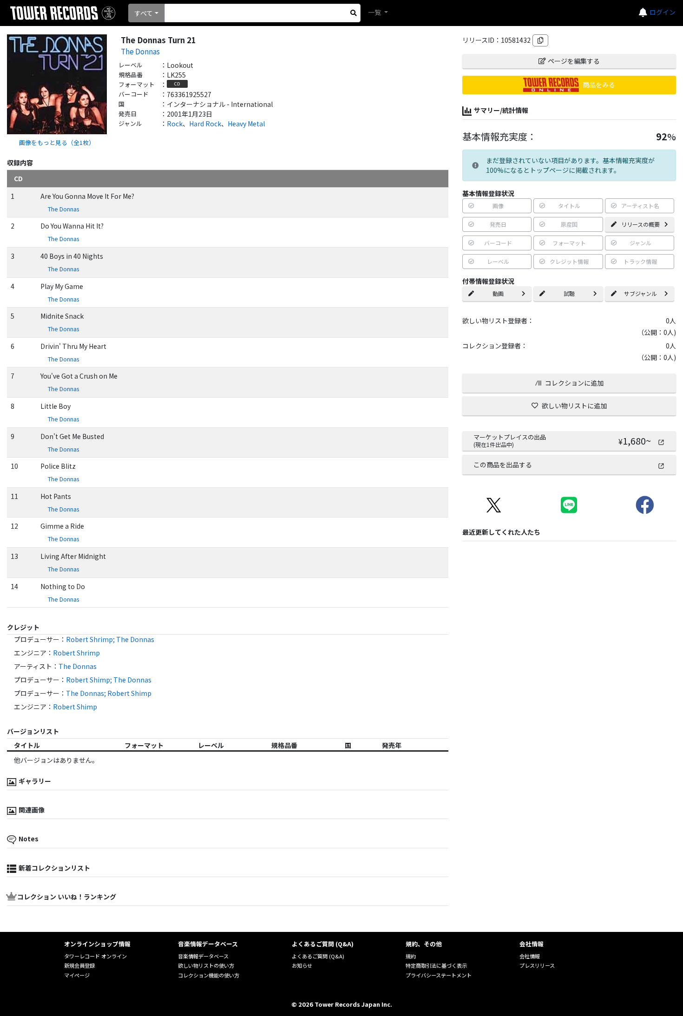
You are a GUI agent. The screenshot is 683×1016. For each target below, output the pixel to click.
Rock (175, 123)
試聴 (569, 293)
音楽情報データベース (203, 956)
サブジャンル (640, 293)
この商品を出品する (502, 464)
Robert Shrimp (76, 652)
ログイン (663, 12)
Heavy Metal (246, 123)
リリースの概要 (640, 224)
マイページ (77, 975)
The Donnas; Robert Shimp (108, 693)
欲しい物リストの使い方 (206, 965)
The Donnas (140, 51)
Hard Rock (205, 123)
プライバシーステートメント (439, 975)
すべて (143, 13)
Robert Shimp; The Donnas (108, 679)
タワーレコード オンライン (95, 956)
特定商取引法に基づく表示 (436, 965)
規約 (411, 956)
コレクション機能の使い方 (208, 975)
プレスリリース (537, 965)
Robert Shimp (75, 706)
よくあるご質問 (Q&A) (318, 956)
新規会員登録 (79, 965)
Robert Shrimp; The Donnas (110, 639)
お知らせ (302, 965)
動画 (498, 293)
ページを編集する (574, 61)
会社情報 (529, 956)
